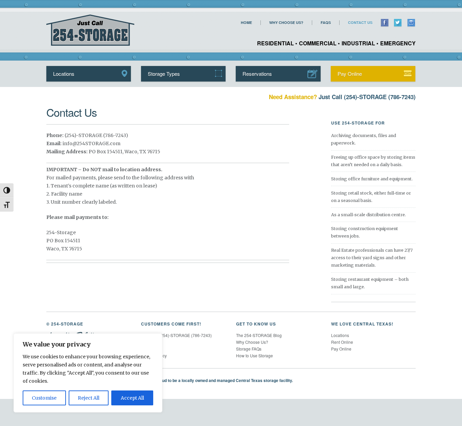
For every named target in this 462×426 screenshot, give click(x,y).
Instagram (411, 23)
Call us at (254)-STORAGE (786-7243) (176, 335)
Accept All (132, 398)
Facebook (384, 23)
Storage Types (164, 73)
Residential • (277, 43)
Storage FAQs (248, 349)
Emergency (398, 43)
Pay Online (350, 73)
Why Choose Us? (286, 22)
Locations (63, 73)
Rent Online (342, 342)
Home (246, 22)
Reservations (257, 73)
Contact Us (360, 22)
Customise (44, 398)
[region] (88, 372)
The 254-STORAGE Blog (259, 335)
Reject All (88, 398)
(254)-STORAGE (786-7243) (380, 97)
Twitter (397, 23)
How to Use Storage (254, 355)
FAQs (326, 22)
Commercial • (319, 43)
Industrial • (360, 43)
